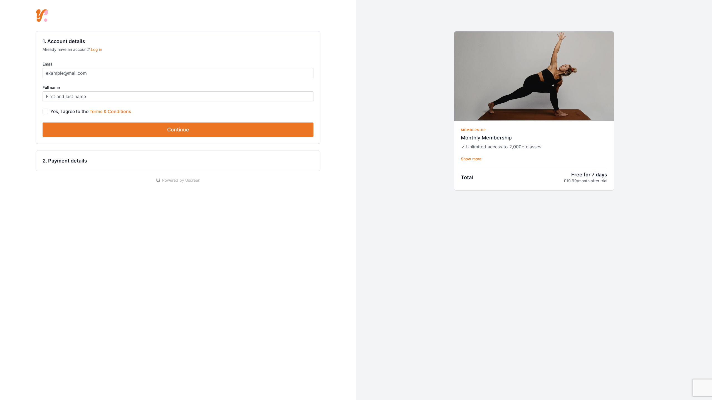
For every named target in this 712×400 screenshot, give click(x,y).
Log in (96, 49)
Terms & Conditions (110, 111)
